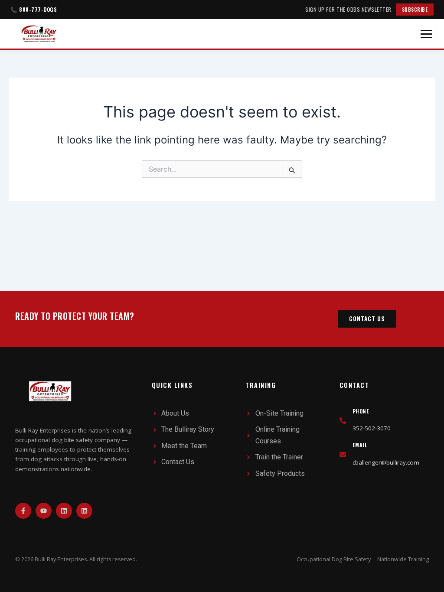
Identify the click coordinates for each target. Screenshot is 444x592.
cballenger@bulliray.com (386, 462)
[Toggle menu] (426, 34)
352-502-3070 (372, 428)
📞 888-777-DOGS (33, 9)
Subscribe (415, 9)
